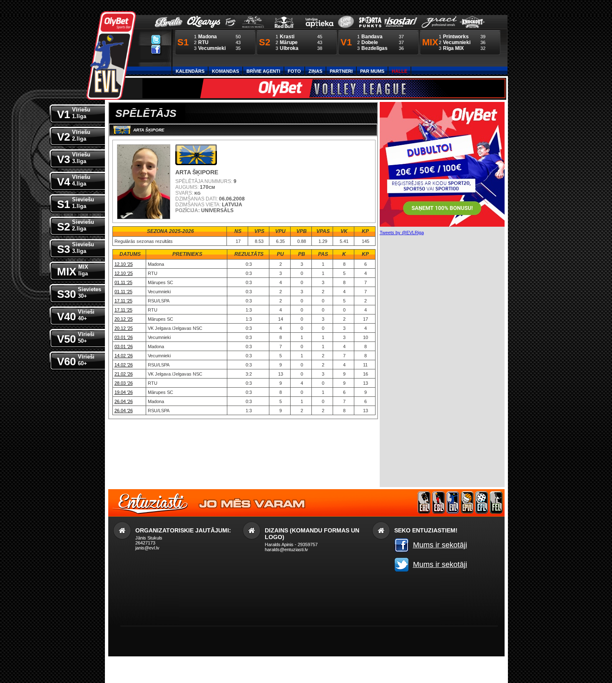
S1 (75, 203)
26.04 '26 (123, 401)
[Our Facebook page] (156, 49)
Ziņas (315, 71)
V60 (76, 361)
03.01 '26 (123, 337)
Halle (399, 71)
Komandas (225, 71)
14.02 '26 (123, 355)
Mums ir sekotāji (440, 545)
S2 (75, 226)
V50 (76, 338)
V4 (73, 181)
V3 (73, 158)
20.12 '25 (123, 319)
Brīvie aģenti (263, 71)
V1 (73, 113)
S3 (75, 248)
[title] (111, 56)
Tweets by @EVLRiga (402, 232)
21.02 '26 (123, 373)
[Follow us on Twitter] (156, 39)
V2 (73, 136)
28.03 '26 (123, 383)
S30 (79, 293)
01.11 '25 (123, 282)
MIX (72, 271)
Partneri (341, 71)
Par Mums (372, 71)
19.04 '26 (123, 392)
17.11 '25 (123, 300)
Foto (294, 71)
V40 (76, 316)
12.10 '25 (123, 264)
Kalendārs (190, 71)
